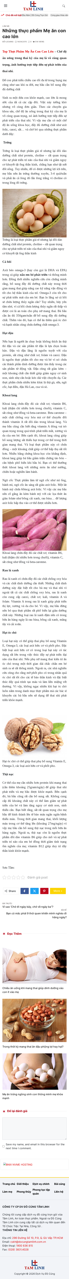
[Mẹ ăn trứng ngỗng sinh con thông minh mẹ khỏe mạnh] (34, 1071)
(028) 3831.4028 (18, 1249)
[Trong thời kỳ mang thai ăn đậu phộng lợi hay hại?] (34, 1020)
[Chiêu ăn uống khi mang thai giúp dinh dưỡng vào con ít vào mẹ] (34, 961)
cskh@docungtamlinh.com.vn (28, 1241)
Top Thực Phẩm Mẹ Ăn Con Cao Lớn (28, 51)
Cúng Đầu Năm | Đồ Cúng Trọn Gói (27, 15)
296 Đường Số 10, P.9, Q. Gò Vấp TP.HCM (37, 1237)
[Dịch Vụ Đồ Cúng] (33, 5)
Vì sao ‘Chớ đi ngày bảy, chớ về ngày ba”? (27, 906)
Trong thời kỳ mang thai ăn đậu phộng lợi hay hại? (32, 1046)
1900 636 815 (24, 1245)
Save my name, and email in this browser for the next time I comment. (35, 1146)
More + (60, 890)
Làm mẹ (5, 26)
